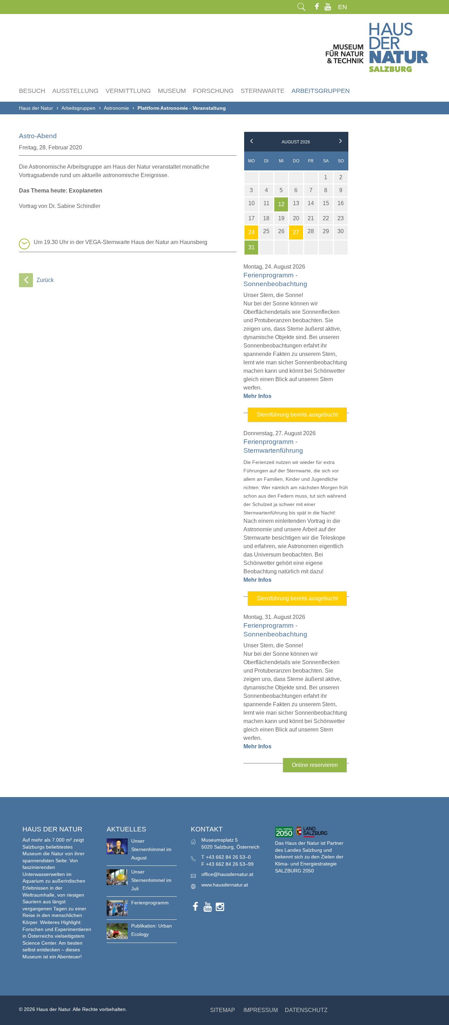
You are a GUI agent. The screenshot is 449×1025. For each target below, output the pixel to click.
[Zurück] (26, 280)
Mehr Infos (257, 396)
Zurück (45, 280)
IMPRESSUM (260, 1010)
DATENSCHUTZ (306, 1010)
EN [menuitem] (342, 7)
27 (296, 232)
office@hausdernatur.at (227, 874)
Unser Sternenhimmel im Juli (151, 880)
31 (251, 247)
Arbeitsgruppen (320, 90)
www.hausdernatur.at (224, 885)
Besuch (32, 90)
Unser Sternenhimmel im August (151, 849)
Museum (172, 90)
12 (281, 204)
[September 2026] (340, 142)
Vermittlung (128, 90)
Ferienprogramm (150, 902)
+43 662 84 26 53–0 (228, 857)
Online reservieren (319, 767)
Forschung (213, 90)
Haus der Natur (36, 108)
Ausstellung (75, 90)
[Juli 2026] (251, 142)
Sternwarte (262, 90)
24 (251, 232)
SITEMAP (222, 1010)
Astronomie (116, 108)
